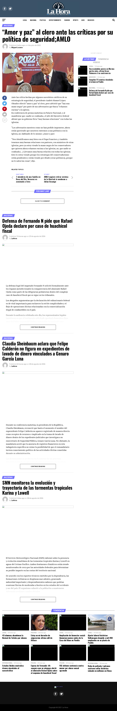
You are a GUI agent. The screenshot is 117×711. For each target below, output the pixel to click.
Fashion (67, 20)
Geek (82, 20)
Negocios (91, 20)
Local (25, 20)
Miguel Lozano (17, 47)
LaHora (14, 238)
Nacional (33, 20)
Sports (75, 20)
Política (43, 20)
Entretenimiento (55, 20)
